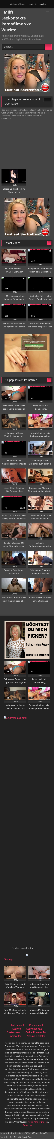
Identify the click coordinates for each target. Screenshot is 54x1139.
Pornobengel (36, 1025)
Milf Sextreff (17, 1025)
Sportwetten (15, 1036)
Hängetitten (27, 1125)
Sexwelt (16, 1028)
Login (31, 4)
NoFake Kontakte (36, 1036)
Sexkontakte (13, 1032)
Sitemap (8, 959)
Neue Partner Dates (37, 1122)
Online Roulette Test (36, 1032)
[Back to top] (45, 1130)
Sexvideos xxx (34, 1028)
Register (42, 4)
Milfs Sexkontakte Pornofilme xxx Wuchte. (16, 21)
